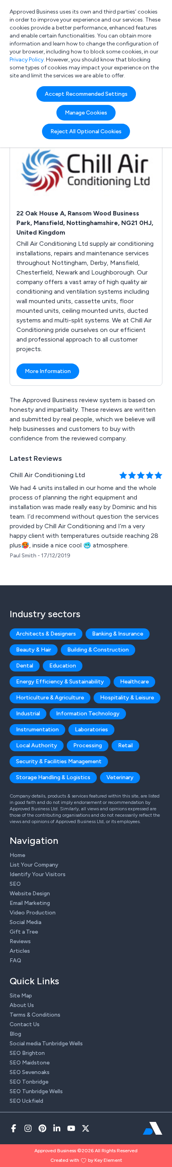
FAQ (15, 960)
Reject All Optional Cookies (86, 131)
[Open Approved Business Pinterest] (42, 1128)
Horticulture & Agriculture (50, 697)
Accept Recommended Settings (86, 94)
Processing (87, 745)
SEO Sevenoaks (30, 1072)
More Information (48, 371)
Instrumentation (37, 729)
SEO (15, 884)
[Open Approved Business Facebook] (14, 1128)
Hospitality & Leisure (127, 697)
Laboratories (91, 729)
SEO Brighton (27, 1053)
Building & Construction (98, 649)
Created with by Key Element (86, 1160)
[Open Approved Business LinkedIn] (57, 1128)
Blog (15, 1034)
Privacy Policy (27, 59)
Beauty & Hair (33, 649)
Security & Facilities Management (59, 761)
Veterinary (120, 777)
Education (62, 665)
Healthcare (134, 681)
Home (17, 855)
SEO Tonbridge (29, 1081)
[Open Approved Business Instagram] (28, 1128)
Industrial (28, 713)
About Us (22, 1005)
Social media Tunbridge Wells (46, 1043)
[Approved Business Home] (152, 1128)
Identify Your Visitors (38, 874)
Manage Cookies (86, 112)
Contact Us (25, 1024)
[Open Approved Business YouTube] (71, 1128)
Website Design (30, 893)
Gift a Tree (24, 931)
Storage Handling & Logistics (53, 777)
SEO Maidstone (30, 1062)
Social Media (25, 922)
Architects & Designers (46, 633)
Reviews (20, 941)
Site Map (21, 995)
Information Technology (88, 713)
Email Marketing (30, 903)
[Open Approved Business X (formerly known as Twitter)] (86, 1128)
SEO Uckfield (26, 1101)
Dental (24, 665)
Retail (125, 745)
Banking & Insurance (117, 633)
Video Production (33, 912)
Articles (20, 951)
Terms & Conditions (35, 1014)
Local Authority (36, 745)
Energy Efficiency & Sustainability (60, 681)
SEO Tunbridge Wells (36, 1091)
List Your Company (34, 864)
